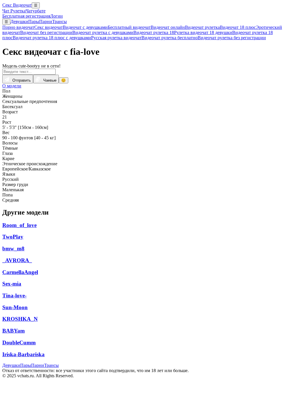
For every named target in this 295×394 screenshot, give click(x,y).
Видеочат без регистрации (46, 32)
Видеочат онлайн (168, 27)
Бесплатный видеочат (129, 27)
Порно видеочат (18, 27)
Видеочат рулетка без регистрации (232, 37)
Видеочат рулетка (202, 27)
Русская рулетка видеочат (116, 37)
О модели (11, 85)
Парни (45, 21)
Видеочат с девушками (85, 27)
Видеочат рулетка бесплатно (169, 37)
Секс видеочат (48, 27)
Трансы (59, 21)
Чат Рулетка (14, 10)
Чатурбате (36, 10)
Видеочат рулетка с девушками (102, 32)
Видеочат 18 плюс (238, 27)
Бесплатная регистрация (26, 16)
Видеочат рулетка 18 (153, 32)
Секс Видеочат (17, 5)
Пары (33, 21)
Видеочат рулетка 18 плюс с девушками (52, 37)
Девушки (19, 21)
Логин (56, 16)
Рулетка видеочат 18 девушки (203, 32)
